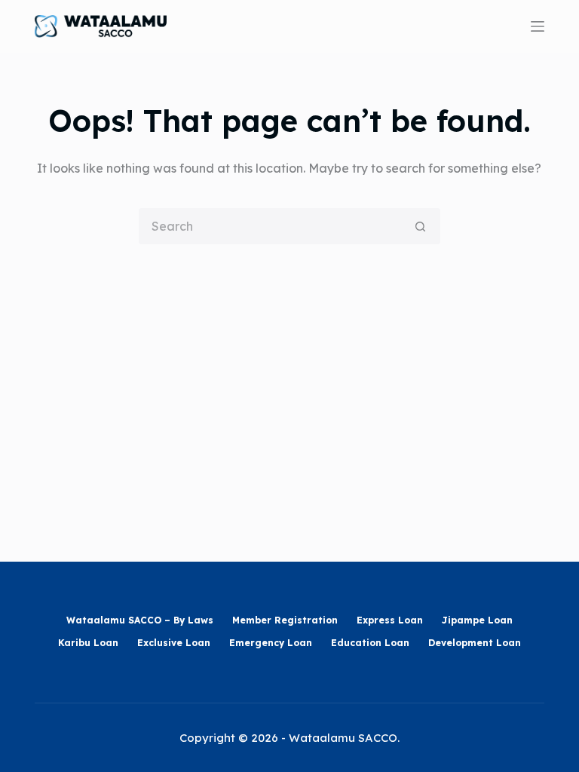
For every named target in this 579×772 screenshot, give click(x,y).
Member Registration (285, 620)
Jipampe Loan (477, 620)
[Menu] (537, 26)
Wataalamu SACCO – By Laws (139, 620)
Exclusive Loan (173, 642)
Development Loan (474, 642)
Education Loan (370, 642)
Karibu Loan (88, 642)
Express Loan (390, 620)
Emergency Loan (270, 642)
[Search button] (421, 226)
